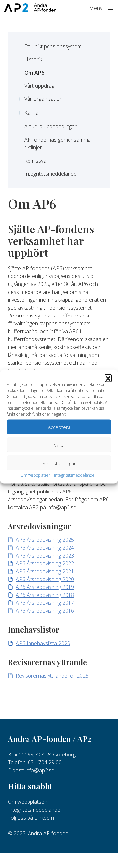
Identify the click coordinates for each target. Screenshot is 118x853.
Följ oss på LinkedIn (31, 817)
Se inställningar (59, 463)
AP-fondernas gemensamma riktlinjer (58, 143)
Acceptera (59, 427)
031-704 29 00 (45, 762)
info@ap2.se (39, 770)
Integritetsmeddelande (74, 475)
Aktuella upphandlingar (50, 126)
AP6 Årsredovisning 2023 (45, 555)
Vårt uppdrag (39, 85)
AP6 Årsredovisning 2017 (45, 602)
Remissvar (36, 160)
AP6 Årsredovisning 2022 (45, 563)
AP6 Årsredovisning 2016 (45, 610)
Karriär (32, 112)
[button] (108, 378)
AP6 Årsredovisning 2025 (45, 539)
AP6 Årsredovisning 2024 (45, 547)
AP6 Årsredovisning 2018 (45, 595)
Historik (33, 59)
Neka (59, 445)
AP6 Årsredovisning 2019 (45, 587)
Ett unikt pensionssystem (53, 46)
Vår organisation (43, 98)
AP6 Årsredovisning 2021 (45, 571)
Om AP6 (34, 72)
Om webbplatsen (35, 475)
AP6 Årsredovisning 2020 (45, 579)
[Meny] (110, 8)
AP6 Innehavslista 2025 (43, 643)
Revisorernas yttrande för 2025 (52, 675)
